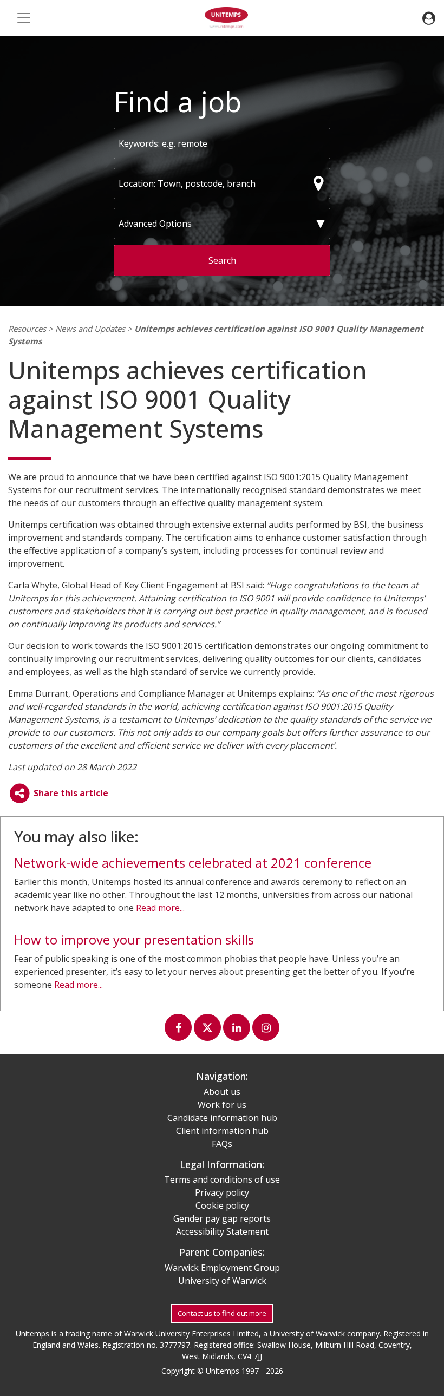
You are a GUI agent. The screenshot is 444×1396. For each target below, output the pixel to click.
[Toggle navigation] (24, 18)
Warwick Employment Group (222, 1268)
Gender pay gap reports (222, 1218)
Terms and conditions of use (222, 1179)
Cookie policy (222, 1205)
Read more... (160, 908)
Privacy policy (222, 1192)
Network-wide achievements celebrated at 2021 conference (192, 862)
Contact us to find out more (222, 1313)
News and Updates (90, 328)
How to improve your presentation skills (134, 939)
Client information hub (222, 1131)
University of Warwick (222, 1281)
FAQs (222, 1144)
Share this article (69, 793)
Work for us (222, 1105)
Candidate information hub (222, 1118)
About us (222, 1092)
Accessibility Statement (222, 1231)
